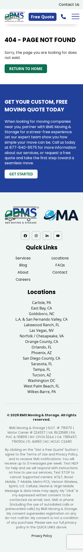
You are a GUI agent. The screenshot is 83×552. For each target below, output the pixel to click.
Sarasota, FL (41, 363)
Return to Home (25, 68)
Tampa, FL (41, 369)
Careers (23, 279)
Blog (23, 265)
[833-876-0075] (64, 16)
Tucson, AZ (41, 375)
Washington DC (41, 380)
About (23, 272)
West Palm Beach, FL (41, 386)
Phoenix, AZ (41, 352)
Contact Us (69, 4)
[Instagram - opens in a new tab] (36, 236)
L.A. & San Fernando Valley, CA (41, 319)
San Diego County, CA (41, 358)
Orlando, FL (42, 347)
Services (23, 258)
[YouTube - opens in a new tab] (58, 236)
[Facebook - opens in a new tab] (25, 236)
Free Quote (42, 16)
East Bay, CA (41, 308)
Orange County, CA (41, 341)
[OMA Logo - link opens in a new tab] (61, 215)
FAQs (60, 265)
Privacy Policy (41, 535)
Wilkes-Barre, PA (41, 391)
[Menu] (76, 16)
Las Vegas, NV (42, 330)
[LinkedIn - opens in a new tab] (47, 236)
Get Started (21, 174)
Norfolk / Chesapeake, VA (42, 336)
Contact (60, 272)
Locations (60, 258)
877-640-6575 (23, 147)
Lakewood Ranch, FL (41, 324)
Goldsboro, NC (41, 313)
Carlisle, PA (41, 302)
